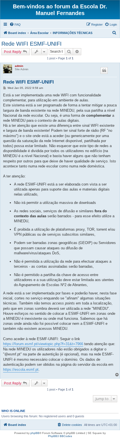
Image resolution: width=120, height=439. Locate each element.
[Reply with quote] (104, 70)
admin (19, 65)
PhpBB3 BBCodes (60, 436)
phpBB (34, 433)
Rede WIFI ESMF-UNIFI (31, 44)
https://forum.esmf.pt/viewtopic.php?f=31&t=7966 (43, 344)
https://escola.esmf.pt (21, 369)
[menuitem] (15, 24)
